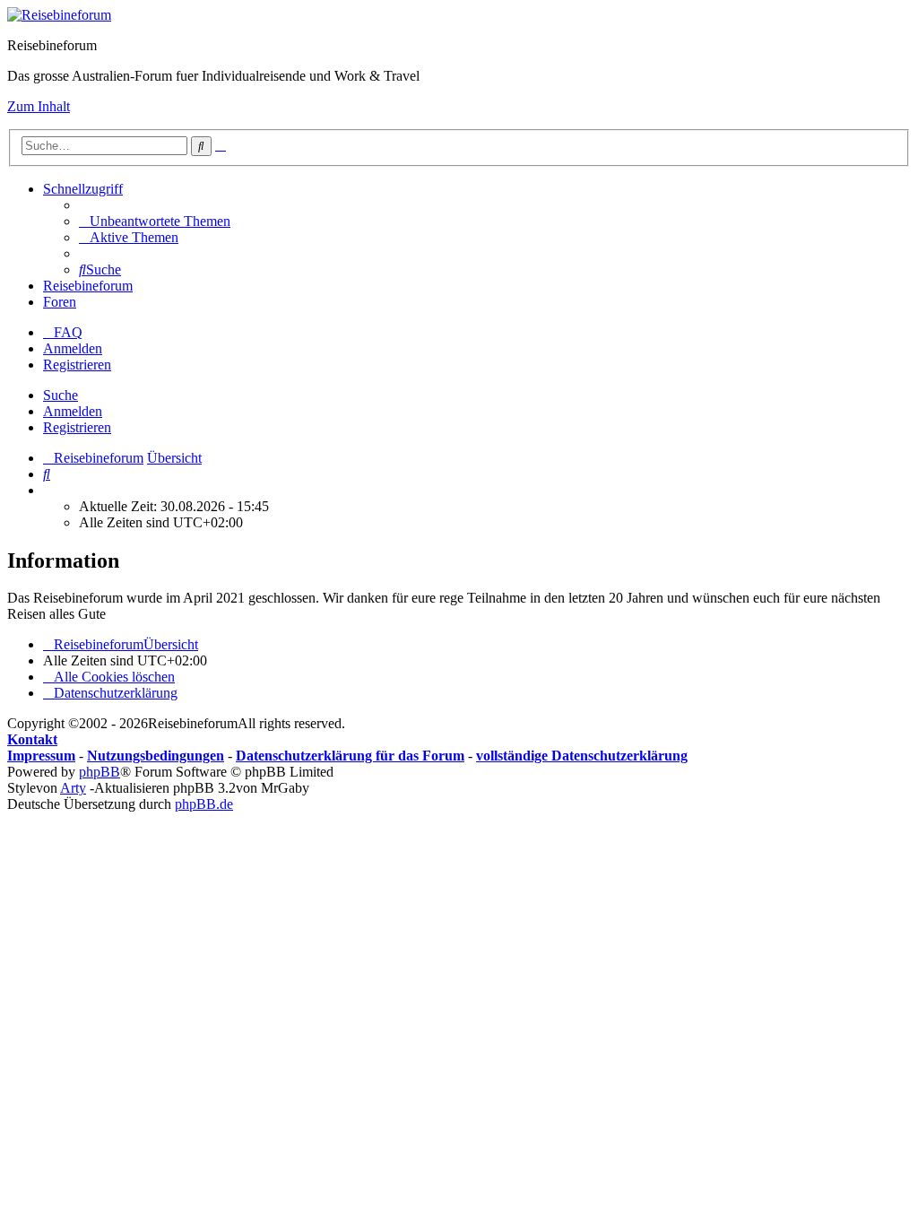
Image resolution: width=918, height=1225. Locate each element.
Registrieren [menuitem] (77, 364)
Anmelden (72, 411)
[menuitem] (154, 221)
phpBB (99, 771)
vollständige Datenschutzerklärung (582, 755)
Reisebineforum (88, 285)
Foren (59, 301)
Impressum (41, 755)
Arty (73, 787)
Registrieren (77, 427)
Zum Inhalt (38, 106)
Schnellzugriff (83, 188)
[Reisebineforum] (59, 14)
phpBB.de (204, 804)
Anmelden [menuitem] (72, 348)
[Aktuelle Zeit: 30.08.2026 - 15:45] (48, 490)
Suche (60, 395)
